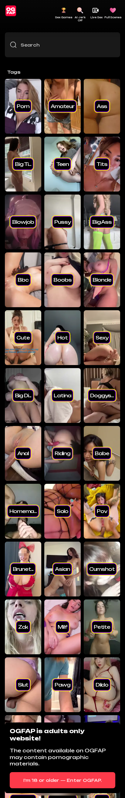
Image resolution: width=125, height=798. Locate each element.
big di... (23, 395)
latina (62, 395)
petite (102, 627)
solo (62, 511)
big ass (102, 222)
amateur (62, 106)
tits (101, 164)
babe (102, 453)
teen (62, 164)
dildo (102, 685)
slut (23, 685)
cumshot (101, 569)
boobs (62, 280)
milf (62, 627)
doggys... (102, 395)
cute (22, 338)
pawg (62, 685)
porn (23, 106)
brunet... (23, 569)
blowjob (23, 222)
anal (23, 453)
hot (62, 338)
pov (102, 511)
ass (102, 106)
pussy (62, 222)
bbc (23, 280)
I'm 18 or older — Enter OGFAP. (62, 780)
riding (62, 453)
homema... (23, 511)
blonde (102, 280)
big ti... (23, 164)
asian (62, 569)
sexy (102, 338)
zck (23, 627)
